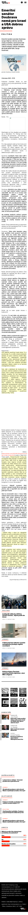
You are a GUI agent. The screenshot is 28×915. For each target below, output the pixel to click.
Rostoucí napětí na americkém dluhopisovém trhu (16, 738)
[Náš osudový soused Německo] (5, 729)
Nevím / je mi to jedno (9, 844)
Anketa (5, 827)
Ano (3, 835)
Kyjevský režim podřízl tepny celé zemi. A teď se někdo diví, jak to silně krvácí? (18, 720)
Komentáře (6, 712)
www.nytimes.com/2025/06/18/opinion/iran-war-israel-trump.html (14, 454)
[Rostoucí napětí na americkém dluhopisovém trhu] (5, 737)
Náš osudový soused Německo (17, 729)
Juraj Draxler (14, 717)
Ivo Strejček (14, 727)
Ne (3, 839)
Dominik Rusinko (15, 735)
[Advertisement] (14, 409)
